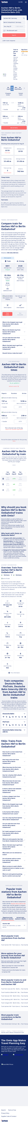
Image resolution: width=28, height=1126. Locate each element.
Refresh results (13, 386)
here (14, 441)
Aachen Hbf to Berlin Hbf (18, 903)
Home (3, 1031)
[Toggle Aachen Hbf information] (24, 925)
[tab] (8, 93)
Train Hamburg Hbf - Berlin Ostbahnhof (13, 999)
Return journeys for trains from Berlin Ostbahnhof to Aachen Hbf (13, 966)
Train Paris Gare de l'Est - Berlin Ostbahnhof (14, 989)
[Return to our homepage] (4, 2)
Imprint (3, 1110)
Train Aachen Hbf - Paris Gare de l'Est (12, 1006)
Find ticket (7, 152)
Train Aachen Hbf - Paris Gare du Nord (12, 945)
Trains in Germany (17, 1031)
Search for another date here (14, 429)
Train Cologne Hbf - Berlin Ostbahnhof (12, 1003)
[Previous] (3, 473)
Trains (8, 1031)
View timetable (7, 172)
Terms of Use (12, 1110)
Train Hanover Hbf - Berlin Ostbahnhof (12, 996)
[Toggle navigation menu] (26, 2)
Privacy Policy (5, 1113)
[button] (8, 26)
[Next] (24, 88)
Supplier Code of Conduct (8, 1116)
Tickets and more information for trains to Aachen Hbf (13, 971)
